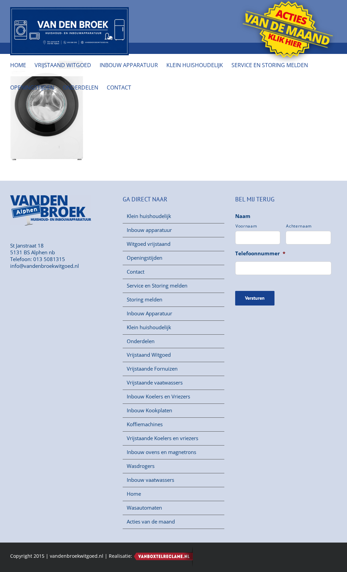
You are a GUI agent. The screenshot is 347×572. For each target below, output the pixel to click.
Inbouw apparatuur (149, 230)
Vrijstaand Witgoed (149, 355)
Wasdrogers (141, 466)
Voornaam (246, 226)
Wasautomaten (144, 508)
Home (134, 494)
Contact (135, 272)
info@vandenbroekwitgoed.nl (44, 265)
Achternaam (299, 226)
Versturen (255, 298)
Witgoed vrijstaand (148, 244)
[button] (142, 87)
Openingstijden (144, 258)
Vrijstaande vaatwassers (155, 382)
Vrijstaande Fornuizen (152, 369)
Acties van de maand (151, 521)
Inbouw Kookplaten (149, 410)
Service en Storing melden (157, 285)
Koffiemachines (145, 424)
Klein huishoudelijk (149, 216)
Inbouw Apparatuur (149, 313)
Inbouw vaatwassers (150, 480)
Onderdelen (141, 341)
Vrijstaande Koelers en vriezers (162, 438)
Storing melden (144, 299)
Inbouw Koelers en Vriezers (158, 396)
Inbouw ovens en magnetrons (161, 452)
